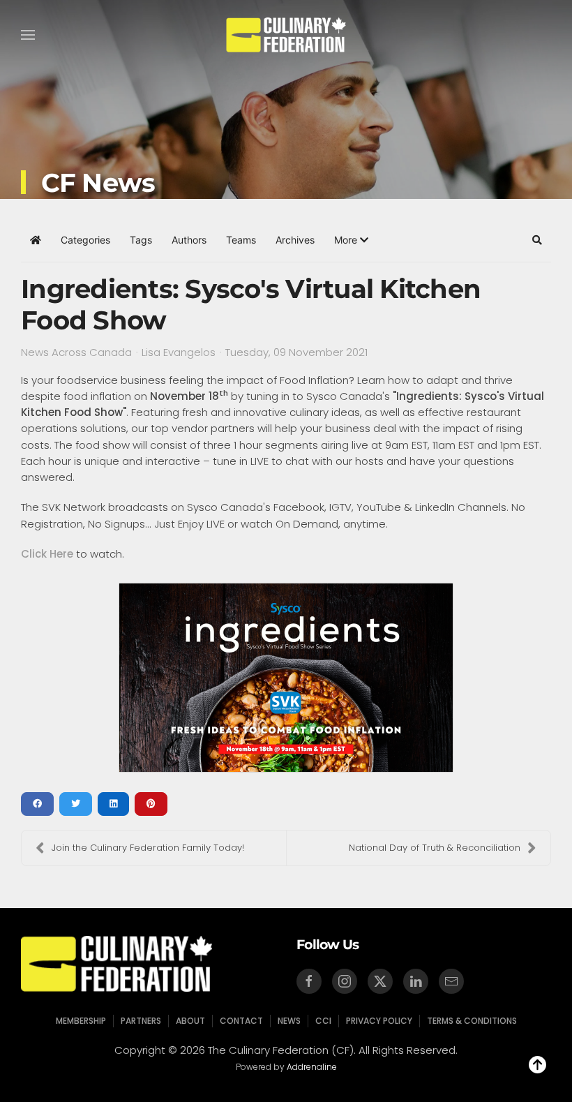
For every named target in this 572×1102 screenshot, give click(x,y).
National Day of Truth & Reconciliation (434, 847)
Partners (141, 1021)
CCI (323, 1021)
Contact (241, 1021)
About (190, 1021)
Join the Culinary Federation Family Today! (148, 847)
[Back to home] (286, 35)
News (289, 1021)
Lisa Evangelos (179, 352)
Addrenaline (312, 1067)
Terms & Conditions (472, 1021)
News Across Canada (76, 352)
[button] (28, 35)
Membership (81, 1021)
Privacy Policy (379, 1021)
